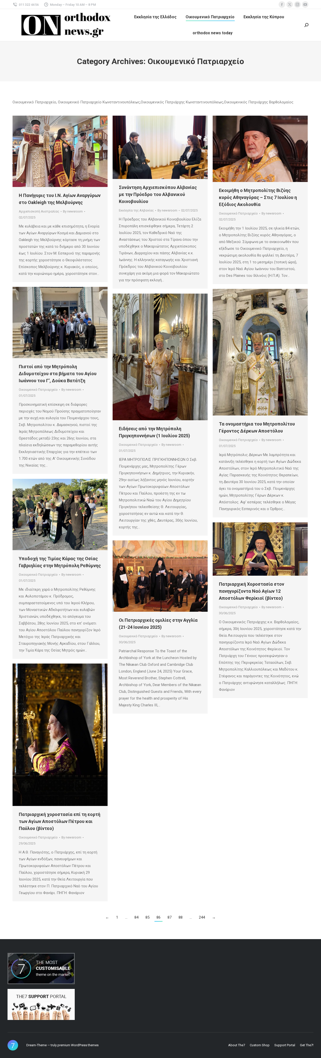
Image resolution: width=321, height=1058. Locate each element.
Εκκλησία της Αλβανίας (136, 210)
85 (147, 917)
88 (181, 917)
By (73, 211)
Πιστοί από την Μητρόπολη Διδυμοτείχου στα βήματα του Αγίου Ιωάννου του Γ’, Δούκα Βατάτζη (58, 373)
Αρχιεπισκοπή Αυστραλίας (39, 211)
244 (202, 917)
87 (170, 917)
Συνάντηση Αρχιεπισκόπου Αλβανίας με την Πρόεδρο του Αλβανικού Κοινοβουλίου (158, 194)
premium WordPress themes (78, 1045)
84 (136, 917)
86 (158, 917)
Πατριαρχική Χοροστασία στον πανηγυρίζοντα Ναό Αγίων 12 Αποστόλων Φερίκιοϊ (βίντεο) (251, 591)
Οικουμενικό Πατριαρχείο (238, 213)
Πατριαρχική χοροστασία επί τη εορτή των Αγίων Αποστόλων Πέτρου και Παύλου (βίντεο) (59, 821)
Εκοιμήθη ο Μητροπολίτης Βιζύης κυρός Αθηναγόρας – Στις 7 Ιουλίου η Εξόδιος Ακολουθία (258, 197)
